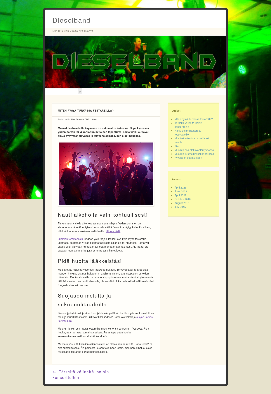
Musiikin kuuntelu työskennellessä (194, 154)
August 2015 (182, 203)
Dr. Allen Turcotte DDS (78, 119)
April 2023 (180, 187)
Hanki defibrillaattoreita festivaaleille (188, 132)
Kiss (177, 146)
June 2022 (181, 191)
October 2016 (183, 199)
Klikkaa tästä (113, 231)
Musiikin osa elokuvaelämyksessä (194, 150)
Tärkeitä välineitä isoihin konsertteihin (188, 125)
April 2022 (180, 195)
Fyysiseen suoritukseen (188, 157)
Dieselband (72, 19)
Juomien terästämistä (70, 239)
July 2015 (180, 207)
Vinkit (94, 119)
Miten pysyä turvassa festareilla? (194, 119)
